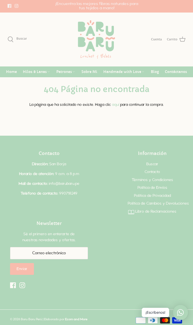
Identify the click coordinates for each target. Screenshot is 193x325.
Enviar (22, 269)
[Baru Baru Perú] (96, 39)
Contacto (152, 172)
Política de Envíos (152, 187)
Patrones (64, 71)
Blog (155, 71)
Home (11, 71)
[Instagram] (16, 6)
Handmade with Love (122, 71)
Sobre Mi (89, 71)
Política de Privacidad (152, 195)
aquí (115, 104)
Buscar (152, 164)
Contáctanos (176, 71)
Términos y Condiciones (152, 180)
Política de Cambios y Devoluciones (158, 203)
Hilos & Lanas (35, 71)
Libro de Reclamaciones (155, 211)
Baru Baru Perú (31, 319)
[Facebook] (9, 6)
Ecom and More (76, 319)
